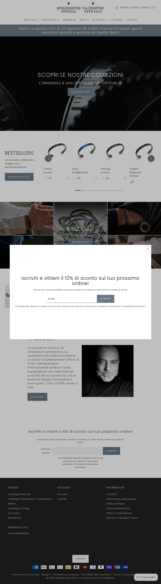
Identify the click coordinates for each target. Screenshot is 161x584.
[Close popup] (147, 249)
